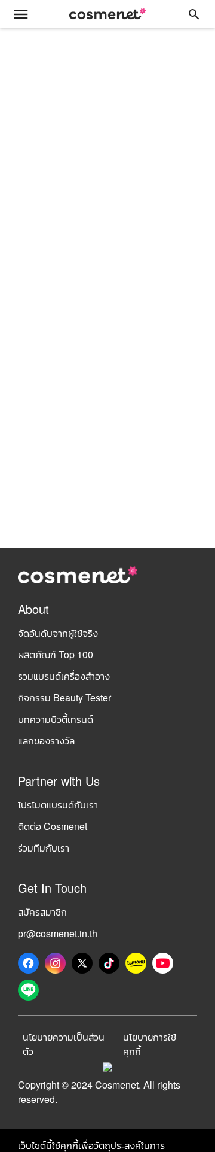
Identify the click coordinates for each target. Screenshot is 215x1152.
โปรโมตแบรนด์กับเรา (58, 804)
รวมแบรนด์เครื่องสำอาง (64, 676)
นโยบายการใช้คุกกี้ (149, 1044)
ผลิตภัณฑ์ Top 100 (55, 654)
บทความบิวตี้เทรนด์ (55, 719)
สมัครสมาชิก (42, 912)
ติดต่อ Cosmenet (52, 826)
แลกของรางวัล (46, 740)
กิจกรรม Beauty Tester (64, 697)
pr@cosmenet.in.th (57, 933)
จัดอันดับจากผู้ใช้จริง (58, 633)
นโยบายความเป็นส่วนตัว (64, 1044)
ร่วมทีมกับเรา (43, 848)
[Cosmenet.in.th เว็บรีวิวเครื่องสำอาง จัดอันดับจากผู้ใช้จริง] (107, 14)
